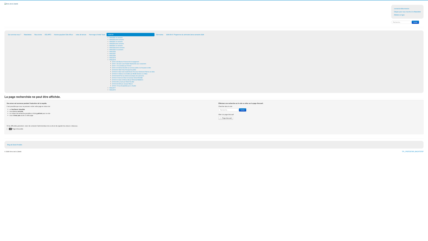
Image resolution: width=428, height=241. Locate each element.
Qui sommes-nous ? (14, 34)
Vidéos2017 (112, 88)
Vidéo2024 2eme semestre (116, 43)
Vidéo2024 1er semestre (116, 45)
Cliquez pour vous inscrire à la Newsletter (407, 12)
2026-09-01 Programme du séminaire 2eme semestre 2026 (185, 34)
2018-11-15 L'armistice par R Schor (121, 65)
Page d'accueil (227, 118)
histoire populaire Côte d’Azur (63, 34)
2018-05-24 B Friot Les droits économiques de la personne (128, 76)
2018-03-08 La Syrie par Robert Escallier (123, 82)
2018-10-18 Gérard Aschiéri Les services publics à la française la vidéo (131, 68)
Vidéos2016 (112, 90)
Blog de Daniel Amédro (14, 145)
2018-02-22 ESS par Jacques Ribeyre (122, 84)
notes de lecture (81, 34)
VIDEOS (110, 34)
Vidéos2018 (112, 59)
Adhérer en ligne (399, 15)
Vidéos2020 (112, 55)
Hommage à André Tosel (97, 34)
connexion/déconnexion (401, 8)
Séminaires (159, 34)
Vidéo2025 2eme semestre (116, 39)
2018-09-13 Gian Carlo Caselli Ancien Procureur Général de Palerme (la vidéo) (133, 72)
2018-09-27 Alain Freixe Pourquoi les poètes (124, 70)
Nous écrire (38, 34)
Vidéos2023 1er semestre (116, 49)
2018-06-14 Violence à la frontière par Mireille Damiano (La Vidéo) (129, 74)
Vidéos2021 (112, 53)
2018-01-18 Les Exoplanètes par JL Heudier (124, 86)
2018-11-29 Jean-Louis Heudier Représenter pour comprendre (129, 63)
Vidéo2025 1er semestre (116, 41)
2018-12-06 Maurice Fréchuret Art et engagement (125, 61)
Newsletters (28, 34)
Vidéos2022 (112, 51)
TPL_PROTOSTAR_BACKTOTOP (413, 151)
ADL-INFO (48, 34)
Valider (415, 22)
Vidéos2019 (112, 57)
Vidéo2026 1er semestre (116, 37)
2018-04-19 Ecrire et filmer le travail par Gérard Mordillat (127, 78)
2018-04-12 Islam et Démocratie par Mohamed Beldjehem (127, 80)
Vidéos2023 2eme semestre (116, 47)
